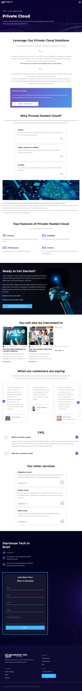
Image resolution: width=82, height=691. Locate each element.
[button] (4, 401)
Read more (6, 361)
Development (8, 329)
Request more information (17, 306)
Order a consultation (25, 104)
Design (32, 329)
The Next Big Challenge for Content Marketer (14, 350)
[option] (41, 398)
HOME (4, 11)
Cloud (10, 11)
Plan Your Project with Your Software (40, 350)
